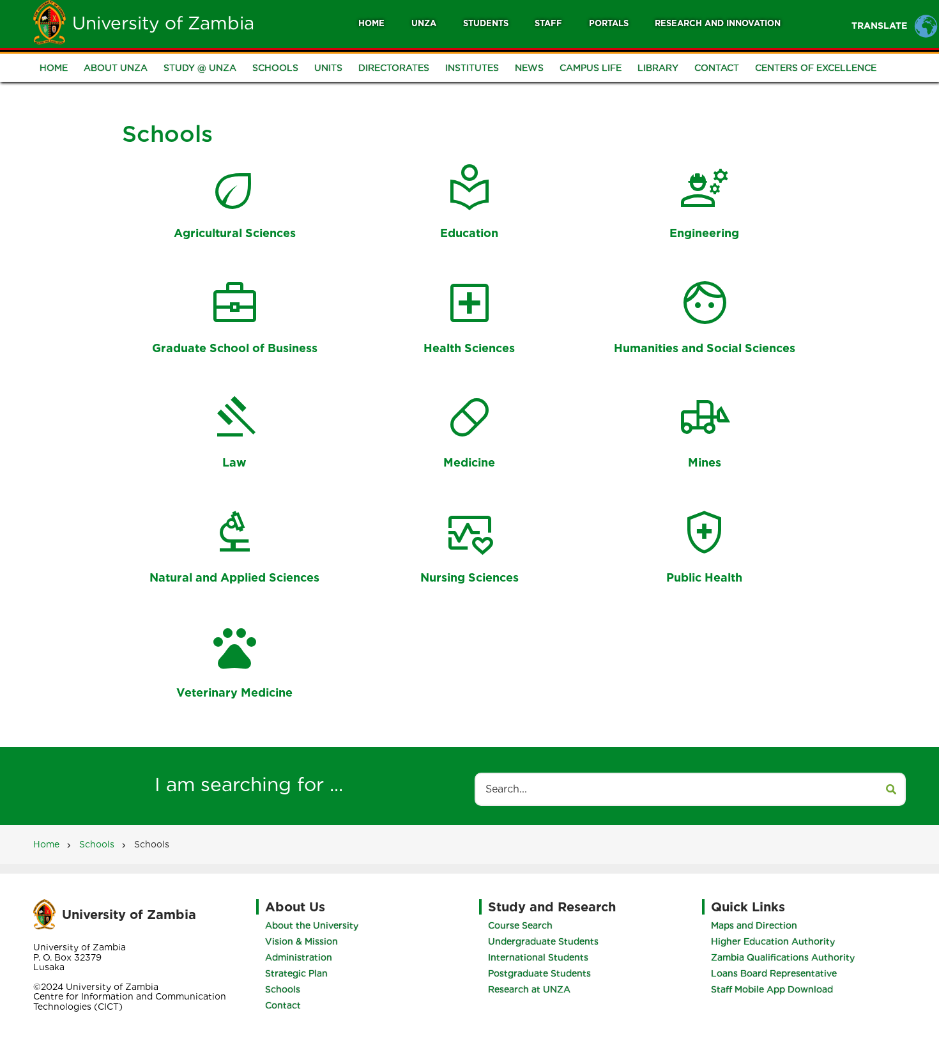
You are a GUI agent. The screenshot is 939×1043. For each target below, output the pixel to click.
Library (657, 68)
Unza (423, 23)
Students (485, 23)
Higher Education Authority (773, 941)
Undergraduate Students (543, 941)
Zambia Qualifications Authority (783, 957)
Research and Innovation (718, 23)
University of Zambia (163, 23)
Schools (275, 68)
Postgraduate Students (539, 973)
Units (328, 68)
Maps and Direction (754, 925)
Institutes (472, 68)
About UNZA (116, 68)
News (529, 68)
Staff (548, 23)
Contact (716, 68)
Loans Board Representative (774, 973)
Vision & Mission (301, 941)
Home (371, 23)
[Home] (49, 22)
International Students (538, 957)
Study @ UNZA (200, 68)
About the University (311, 925)
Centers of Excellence (815, 68)
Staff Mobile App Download (772, 989)
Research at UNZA (529, 989)
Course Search (520, 925)
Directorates (393, 68)
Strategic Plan (296, 973)
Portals (609, 23)
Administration (298, 957)
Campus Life (591, 68)
